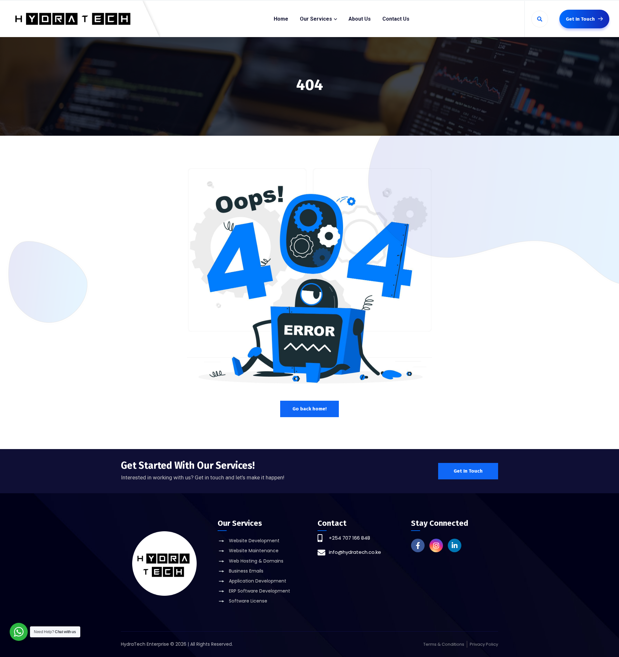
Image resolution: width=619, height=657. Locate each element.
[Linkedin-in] (454, 545)
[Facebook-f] (418, 545)
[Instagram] (436, 545)
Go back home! (309, 409)
